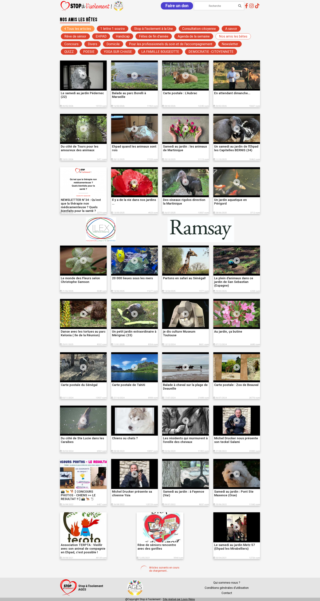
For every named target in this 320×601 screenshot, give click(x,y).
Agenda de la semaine (194, 36)
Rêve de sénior (75, 36)
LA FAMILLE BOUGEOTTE (160, 52)
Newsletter (230, 44)
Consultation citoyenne (199, 29)
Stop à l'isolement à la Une (153, 29)
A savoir (231, 29)
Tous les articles (78, 29)
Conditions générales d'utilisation (227, 587)
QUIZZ (69, 52)
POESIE (88, 52)
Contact (227, 593)
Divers (92, 44)
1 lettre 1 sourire (112, 29)
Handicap (123, 36)
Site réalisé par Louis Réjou (179, 599)
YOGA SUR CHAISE (118, 52)
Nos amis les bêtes (233, 36)
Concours (71, 44)
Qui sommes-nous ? (226, 582)
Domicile (113, 44)
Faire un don (176, 5)
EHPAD (101, 36)
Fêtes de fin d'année (153, 36)
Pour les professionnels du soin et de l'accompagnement (170, 44)
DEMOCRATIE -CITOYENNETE (211, 52)
